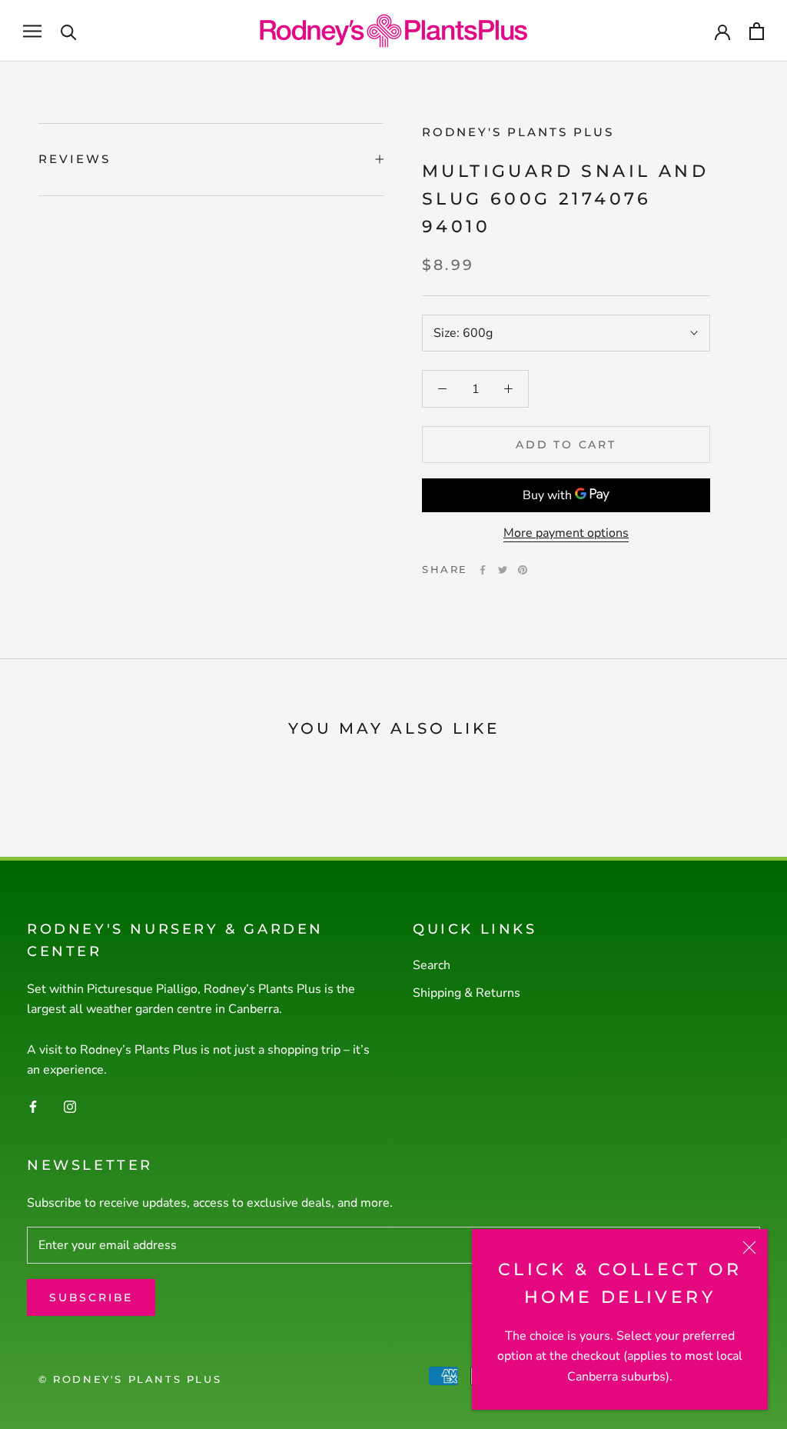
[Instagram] (70, 1106)
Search (431, 965)
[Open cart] (756, 31)
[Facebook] (482, 570)
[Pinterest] (522, 570)
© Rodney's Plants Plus (129, 1379)
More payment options (566, 533)
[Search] (69, 31)
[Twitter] (502, 570)
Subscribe (91, 1297)
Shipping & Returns (466, 992)
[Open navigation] (32, 31)
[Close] (749, 1247)
